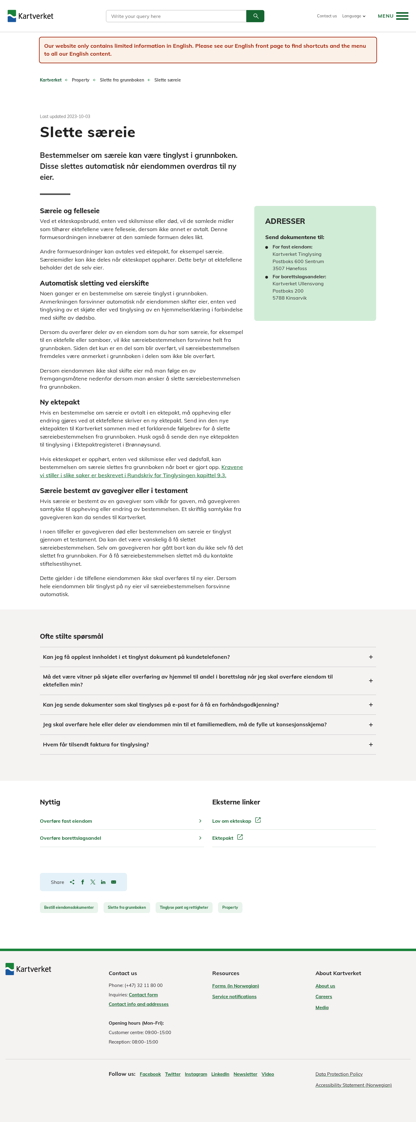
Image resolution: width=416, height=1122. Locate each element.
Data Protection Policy (339, 1074)
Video (268, 1074)
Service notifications (234, 996)
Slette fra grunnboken (127, 907)
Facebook (150, 1074)
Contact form (143, 995)
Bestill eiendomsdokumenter (69, 907)
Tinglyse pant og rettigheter (184, 907)
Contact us (327, 16)
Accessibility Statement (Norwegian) (354, 1085)
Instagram (196, 1074)
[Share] (72, 882)
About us (325, 986)
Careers (324, 996)
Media (322, 1007)
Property (230, 907)
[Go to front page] (30, 16)
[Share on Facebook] (82, 882)
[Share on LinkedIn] (103, 882)
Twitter (173, 1074)
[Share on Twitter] (92, 882)
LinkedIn (220, 1074)
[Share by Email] (113, 882)
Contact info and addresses (139, 1004)
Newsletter (245, 1074)
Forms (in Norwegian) (235, 986)
